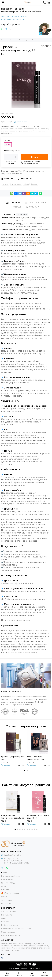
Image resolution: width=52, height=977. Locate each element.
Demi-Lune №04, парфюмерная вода (35, 758)
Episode (26, 184)
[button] (24, 770)
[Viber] (24, 193)
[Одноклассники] (28, 193)
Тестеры (34, 184)
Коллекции (6, 903)
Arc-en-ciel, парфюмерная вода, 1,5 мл (38, 816)
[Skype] (36, 193)
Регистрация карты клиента (13, 19)
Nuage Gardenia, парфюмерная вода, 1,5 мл (12, 816)
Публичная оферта (9, 925)
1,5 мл (7, 145)
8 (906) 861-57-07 (11, 851)
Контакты (5, 922)
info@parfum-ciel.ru (12, 855)
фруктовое (22, 214)
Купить (34, 157)
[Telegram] (20, 193)
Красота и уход (8, 883)
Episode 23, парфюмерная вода (12, 758)
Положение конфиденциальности (16, 928)
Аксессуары (6, 900)
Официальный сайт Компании (14, 17)
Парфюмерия (15, 184)
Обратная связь (8, 932)
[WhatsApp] (11, 193)
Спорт (4, 886)
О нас (3, 918)
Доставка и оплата (9, 911)
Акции (4, 896)
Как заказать (6, 915)
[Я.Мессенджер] (32, 193)
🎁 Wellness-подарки (10, 893)
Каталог (5, 184)
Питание (5, 890)
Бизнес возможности (10, 935)
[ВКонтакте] (16, 193)
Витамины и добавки (10, 876)
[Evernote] (40, 193)
